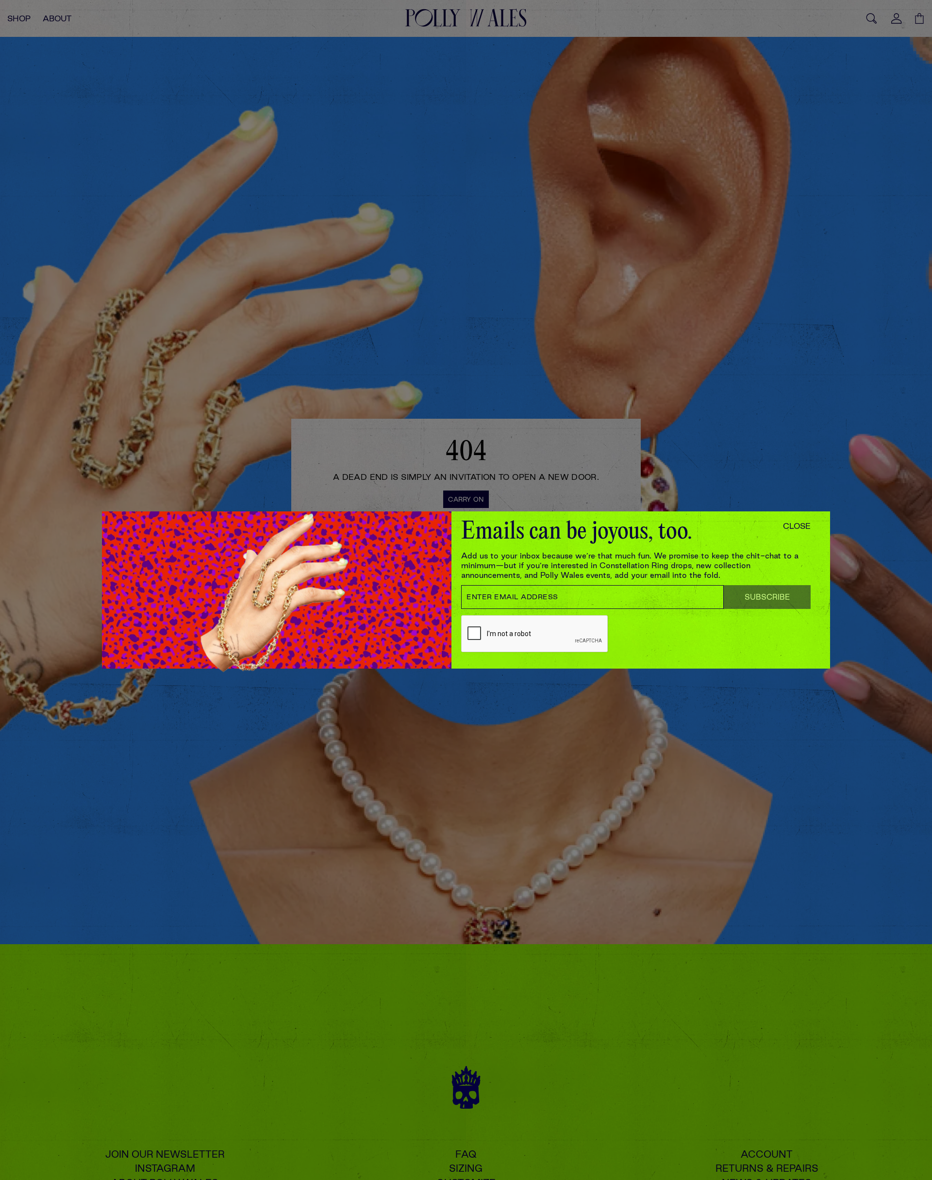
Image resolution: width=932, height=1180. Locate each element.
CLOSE (797, 526)
